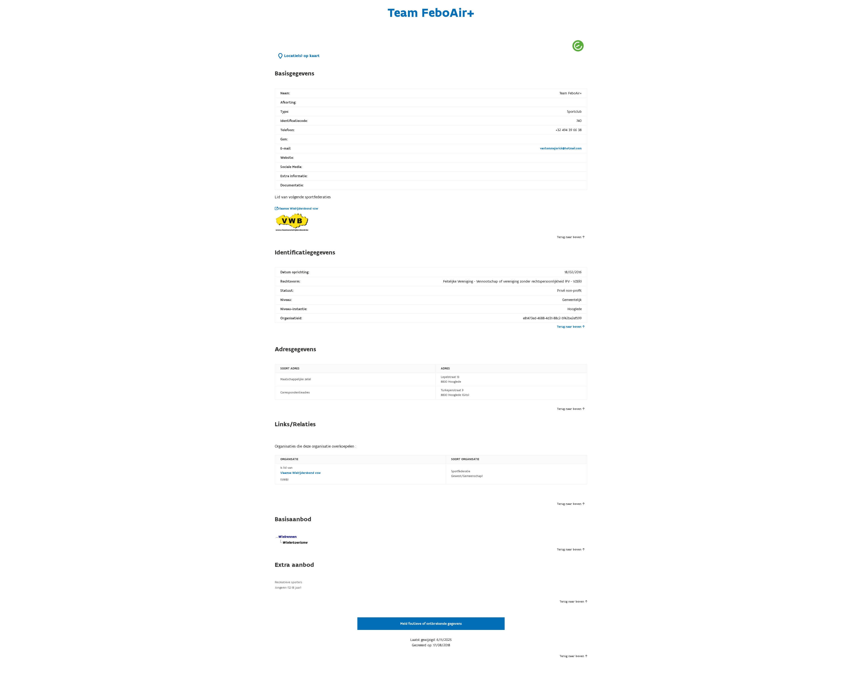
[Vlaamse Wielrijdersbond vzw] (293, 222)
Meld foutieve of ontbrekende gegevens (431, 623)
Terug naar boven (569, 237)
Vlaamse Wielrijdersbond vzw (298, 209)
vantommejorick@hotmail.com (561, 148)
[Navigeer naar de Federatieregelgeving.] (578, 45)
